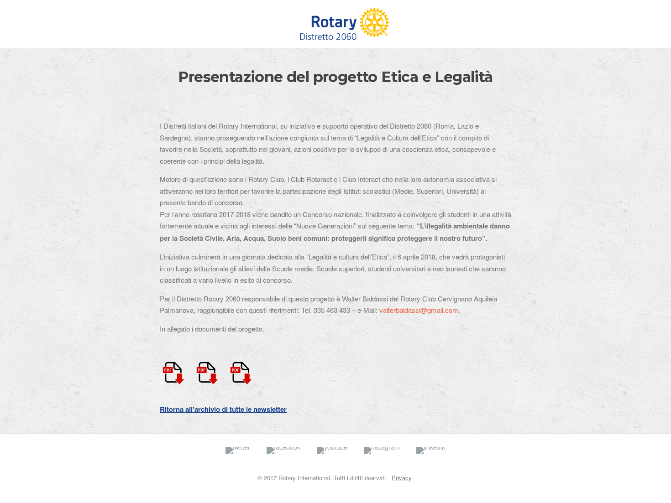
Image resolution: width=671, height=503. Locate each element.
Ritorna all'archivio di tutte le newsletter (223, 409)
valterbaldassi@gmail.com (418, 310)
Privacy (402, 477)
